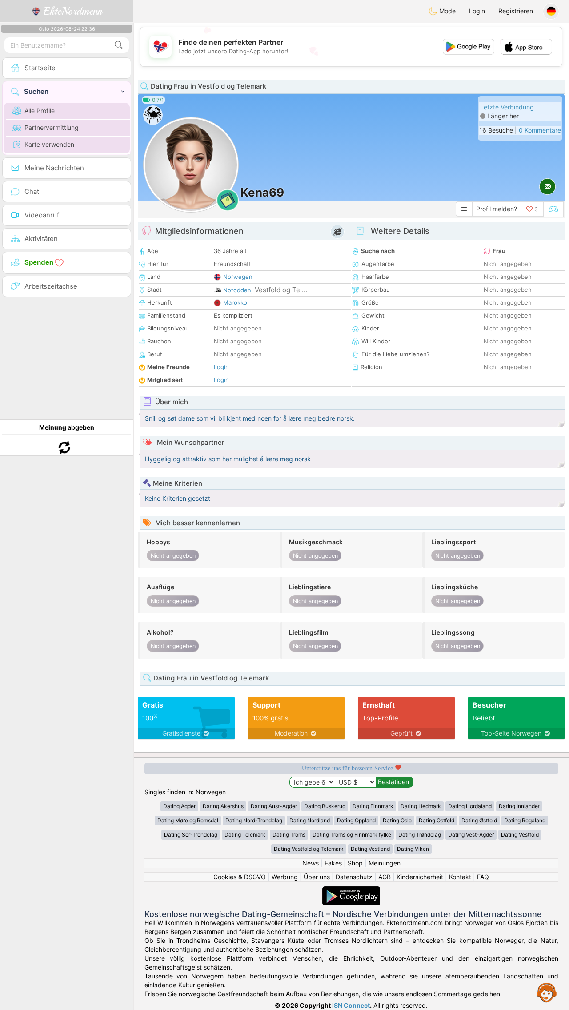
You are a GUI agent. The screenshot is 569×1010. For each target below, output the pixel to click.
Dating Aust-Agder (274, 806)
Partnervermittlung (51, 127)
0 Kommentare (540, 130)
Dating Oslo (397, 820)
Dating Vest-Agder (471, 834)
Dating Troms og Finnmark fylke (352, 834)
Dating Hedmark (421, 806)
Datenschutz (354, 877)
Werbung (285, 877)
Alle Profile (39, 110)
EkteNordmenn (71, 11)
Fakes (333, 863)
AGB (384, 877)
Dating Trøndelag (419, 834)
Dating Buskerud (324, 806)
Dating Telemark (244, 834)
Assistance (546, 992)
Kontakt (460, 877)
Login (477, 11)
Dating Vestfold (520, 834)
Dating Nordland (309, 820)
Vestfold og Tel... (281, 290)
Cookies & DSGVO (239, 877)
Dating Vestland (370, 848)
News (310, 863)
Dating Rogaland (524, 820)
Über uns (317, 877)
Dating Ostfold (436, 820)
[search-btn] (118, 45)
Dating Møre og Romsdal (187, 820)
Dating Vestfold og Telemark (309, 848)
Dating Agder (179, 806)
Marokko (235, 302)
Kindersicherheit (420, 877)
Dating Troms (288, 834)
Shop (355, 863)
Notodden (237, 290)
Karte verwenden (49, 144)
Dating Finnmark (373, 806)
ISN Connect (351, 1005)
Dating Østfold (479, 820)
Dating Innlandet (519, 806)
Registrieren (515, 11)
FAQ (483, 877)
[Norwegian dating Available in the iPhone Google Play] (351, 890)
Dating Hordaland (470, 806)
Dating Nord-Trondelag (253, 820)
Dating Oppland (356, 820)
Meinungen (385, 863)
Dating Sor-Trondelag (190, 834)
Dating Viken (413, 848)
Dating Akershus (223, 806)
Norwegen (237, 276)
